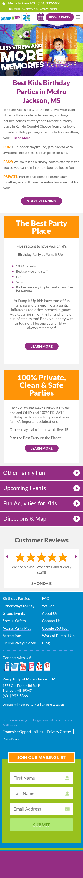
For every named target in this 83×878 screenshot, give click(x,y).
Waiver (48, 605)
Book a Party (59, 17)
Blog (46, 643)
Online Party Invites (19, 643)
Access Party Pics (17, 628)
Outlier (7, 725)
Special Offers (14, 620)
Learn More (42, 448)
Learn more (42, 346)
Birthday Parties (16, 598)
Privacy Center (59, 731)
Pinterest (46, 667)
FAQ (45, 598)
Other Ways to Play (18, 605)
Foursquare (30, 667)
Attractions (12, 635)
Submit (41, 824)
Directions (14, 8)
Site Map (11, 739)
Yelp (38, 667)
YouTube (23, 667)
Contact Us (51, 620)
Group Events (14, 613)
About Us (49, 613)
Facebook (6, 667)
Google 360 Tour (55, 628)
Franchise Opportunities (23, 731)
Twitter (14, 667)
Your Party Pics (30, 8)
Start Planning (41, 201)
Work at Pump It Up (58, 635)
